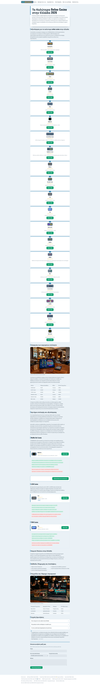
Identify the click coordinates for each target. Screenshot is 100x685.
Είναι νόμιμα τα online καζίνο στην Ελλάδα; (40, 620)
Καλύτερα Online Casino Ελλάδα (32, 676)
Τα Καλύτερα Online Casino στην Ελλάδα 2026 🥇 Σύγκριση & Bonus (51, 676)
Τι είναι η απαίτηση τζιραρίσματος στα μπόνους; (41, 627)
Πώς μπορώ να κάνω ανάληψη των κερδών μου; (41, 624)
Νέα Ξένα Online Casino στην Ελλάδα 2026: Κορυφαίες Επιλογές (32, 682)
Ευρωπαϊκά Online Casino (69, 676)
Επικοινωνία (23, 676)
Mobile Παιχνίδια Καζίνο (46, 678)
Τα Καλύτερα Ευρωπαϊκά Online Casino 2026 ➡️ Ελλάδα (31, 678)
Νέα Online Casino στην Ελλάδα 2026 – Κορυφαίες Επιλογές (44, 680)
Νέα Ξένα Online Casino (60, 680)
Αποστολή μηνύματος (36, 667)
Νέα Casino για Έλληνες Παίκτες (26, 680)
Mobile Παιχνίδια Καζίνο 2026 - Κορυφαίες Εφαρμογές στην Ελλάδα (64, 678)
